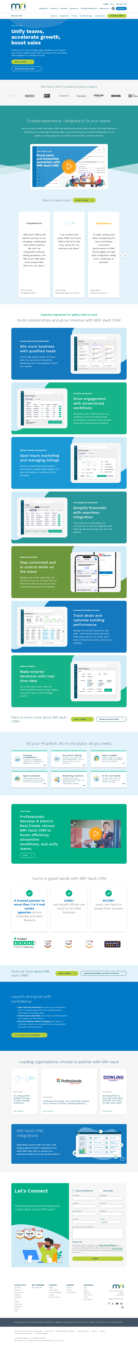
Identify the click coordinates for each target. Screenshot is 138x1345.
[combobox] (112, 1222)
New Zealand (18, 1292)
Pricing (74, 16)
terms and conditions (107, 1245)
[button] (125, 255)
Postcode (75, 1219)
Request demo (117, 16)
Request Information (84, 1191)
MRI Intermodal (37, 1287)
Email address (77, 1211)
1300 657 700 (119, 1299)
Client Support (54, 1290)
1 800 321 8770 (82, 1322)
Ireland (16, 1302)
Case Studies (88, 1294)
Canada (16, 1309)
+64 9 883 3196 (48, 1322)
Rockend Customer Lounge (55, 1293)
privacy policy (117, 1249)
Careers (69, 1290)
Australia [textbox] (104, 1222)
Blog (85, 1287)
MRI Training (87, 1299)
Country (102, 1219)
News (85, 1290)
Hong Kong (17, 1297)
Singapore (17, 1294)
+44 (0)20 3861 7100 (116, 1322)
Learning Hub (100, 16)
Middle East (18, 1306)
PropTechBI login (85, 16)
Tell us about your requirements (82, 1227)
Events (86, 1297)
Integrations (64, 16)
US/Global (17, 1287)
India (15, 1311)
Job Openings (70, 1292)
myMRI (51, 1287)
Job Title (102, 1203)
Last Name (103, 1195)
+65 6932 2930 (68, 1322)
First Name (75, 1195)
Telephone (103, 1211)
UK (15, 1299)
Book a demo (108, 1191)
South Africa (18, 1304)
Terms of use (77, 1242)
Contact (68, 1287)
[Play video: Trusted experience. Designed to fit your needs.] (69, 166)
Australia (17, 1290)
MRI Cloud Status (54, 1297)
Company (75, 1203)
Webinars (87, 1292)
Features (54, 16)
